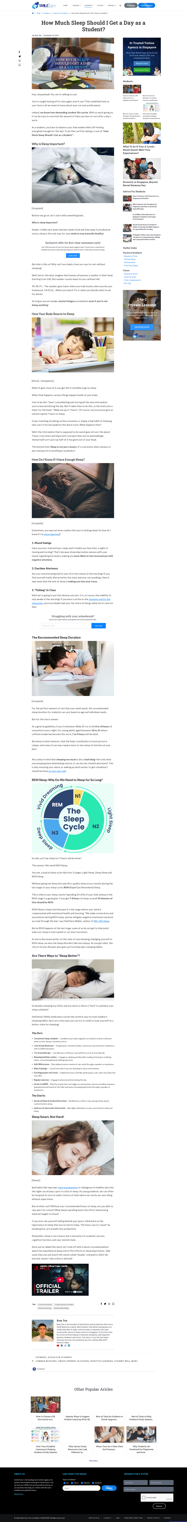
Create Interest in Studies (64, 1304)
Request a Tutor (130, 256)
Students (88, 5)
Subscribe (131, 5)
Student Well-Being (61, 1308)
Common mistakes (45, 1304)
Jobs (117, 1518)
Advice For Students (60, 1357)
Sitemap (167, 1518)
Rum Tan (38, 35)
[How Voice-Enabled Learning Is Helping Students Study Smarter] (152, 107)
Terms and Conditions (133, 1518)
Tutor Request (146, 5)
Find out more (130, 277)
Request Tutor (142, 63)
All (67, 1483)
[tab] (38, 1369)
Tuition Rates (130, 259)
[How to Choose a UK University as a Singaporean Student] (132, 89)
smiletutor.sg (81, 1340)
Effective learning (44, 1308)
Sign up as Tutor (142, 70)
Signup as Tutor (131, 274)
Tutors (100, 5)
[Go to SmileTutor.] (33, 13)
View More (93, 1461)
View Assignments (132, 280)
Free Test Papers (131, 265)
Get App (127, 283)
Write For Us (94, 1518)
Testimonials (129, 262)
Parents (76, 5)
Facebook (41, 1369)
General (111, 5)
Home (65, 5)
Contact (107, 1518)
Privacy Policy (153, 1518)
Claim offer (73, 255)
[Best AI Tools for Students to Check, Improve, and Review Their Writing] (152, 89)
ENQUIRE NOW (142, 327)
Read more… (19, 1494)
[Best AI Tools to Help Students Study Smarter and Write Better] (132, 107)
